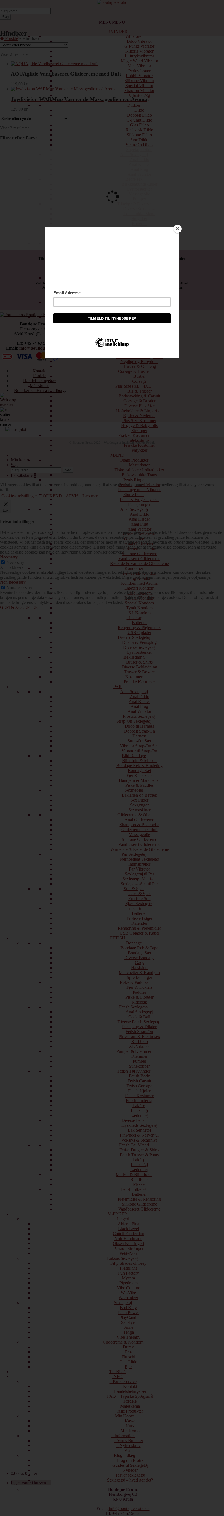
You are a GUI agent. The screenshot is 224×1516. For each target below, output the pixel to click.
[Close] (177, 229)
